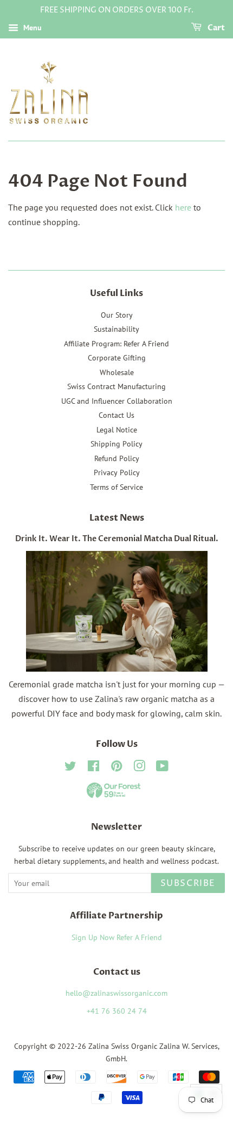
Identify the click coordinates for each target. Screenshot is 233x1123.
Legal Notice (116, 430)
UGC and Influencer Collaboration (116, 401)
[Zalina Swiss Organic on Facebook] (93, 768)
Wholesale (117, 372)
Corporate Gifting (117, 358)
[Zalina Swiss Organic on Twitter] (70, 768)
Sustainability (116, 329)
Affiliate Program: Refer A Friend (116, 344)
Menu (31, 27)
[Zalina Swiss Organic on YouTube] (162, 768)
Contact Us (116, 415)
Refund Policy (116, 458)
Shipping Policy (116, 444)
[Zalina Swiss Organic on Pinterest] (116, 768)
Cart (215, 28)
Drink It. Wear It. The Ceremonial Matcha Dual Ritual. (116, 539)
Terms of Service (116, 487)
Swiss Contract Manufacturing (116, 386)
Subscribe (188, 883)
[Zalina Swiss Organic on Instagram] (139, 768)
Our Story (117, 315)
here (183, 207)
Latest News (116, 518)
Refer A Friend (139, 937)
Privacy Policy (117, 472)
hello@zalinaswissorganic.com (116, 993)
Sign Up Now (93, 937)
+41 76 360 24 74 (117, 1011)
